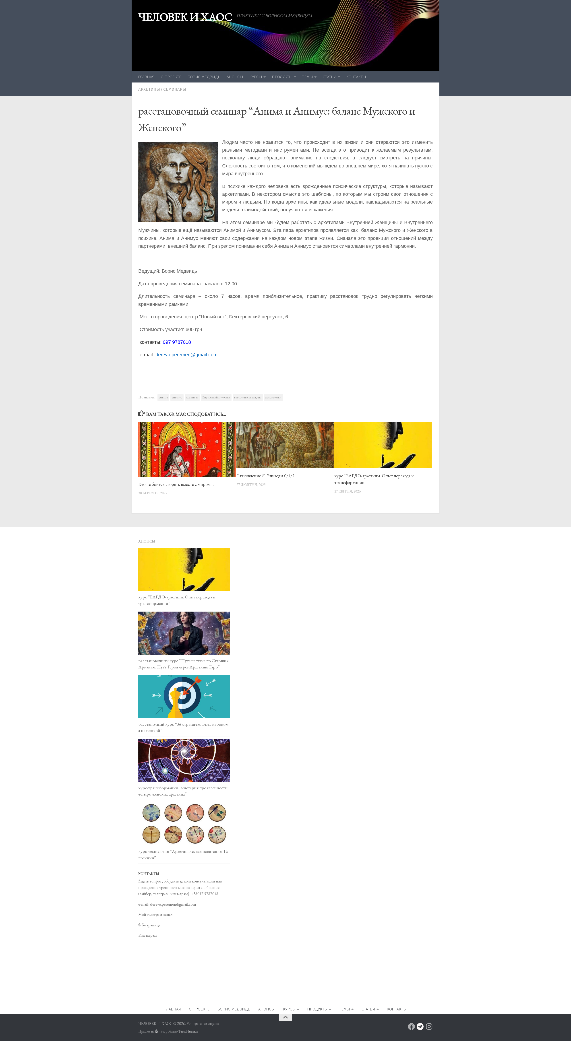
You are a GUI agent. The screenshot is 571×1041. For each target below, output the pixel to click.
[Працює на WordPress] (156, 1031)
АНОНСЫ (235, 76)
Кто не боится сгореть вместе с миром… (176, 484)
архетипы (192, 397)
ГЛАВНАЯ (146, 76)
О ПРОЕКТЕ (171, 76)
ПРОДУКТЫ (282, 76)
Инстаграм (147, 935)
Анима (163, 397)
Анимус (177, 397)
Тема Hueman (188, 1031)
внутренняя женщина (247, 397)
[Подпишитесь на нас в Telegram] (420, 1026)
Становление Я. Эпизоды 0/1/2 (265, 476)
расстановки (273, 397)
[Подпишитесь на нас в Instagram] (429, 1026)
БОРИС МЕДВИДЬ (204, 76)
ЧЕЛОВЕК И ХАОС (185, 17)
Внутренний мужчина (216, 397)
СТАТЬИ (329, 76)
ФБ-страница (149, 925)
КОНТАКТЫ (356, 76)
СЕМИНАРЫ (174, 89)
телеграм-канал (160, 914)
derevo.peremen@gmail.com (186, 354)
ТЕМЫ (307, 76)
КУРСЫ (255, 76)
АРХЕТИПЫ (149, 89)
